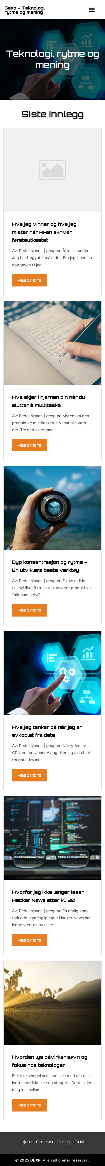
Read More (29, 280)
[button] (92, 10)
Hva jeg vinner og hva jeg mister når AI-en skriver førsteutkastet (44, 232)
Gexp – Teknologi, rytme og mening (24, 10)
